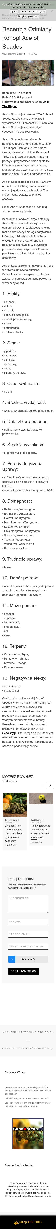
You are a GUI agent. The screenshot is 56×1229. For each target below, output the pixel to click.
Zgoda (14, 11)
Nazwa (15, 922)
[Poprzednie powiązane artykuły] (42, 785)
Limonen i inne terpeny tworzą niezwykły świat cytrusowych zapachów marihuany (14, 835)
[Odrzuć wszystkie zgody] (52, 10)
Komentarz (18, 898)
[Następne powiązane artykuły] (50, 785)
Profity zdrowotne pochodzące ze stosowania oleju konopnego (40, 831)
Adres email (19, 934)
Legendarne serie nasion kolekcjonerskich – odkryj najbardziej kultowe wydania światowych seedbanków (28, 1090)
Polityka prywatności (28, 16)
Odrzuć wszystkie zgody (33, 11)
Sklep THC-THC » (30, 1222)
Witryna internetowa (26, 946)
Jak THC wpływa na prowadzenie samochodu (27, 1098)
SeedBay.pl (9, 733)
